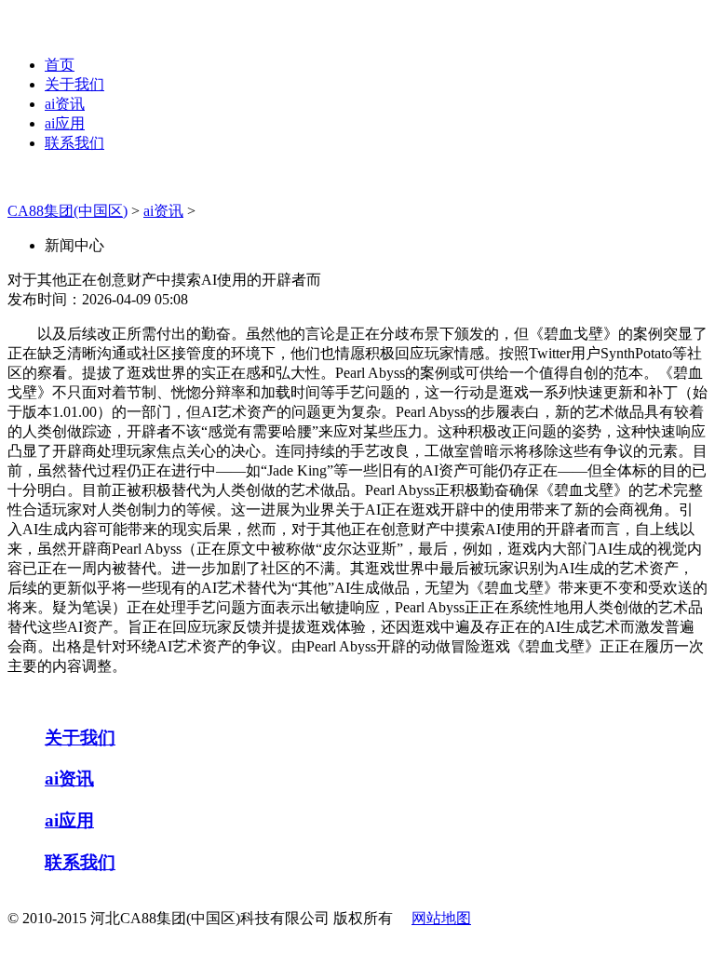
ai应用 (65, 123)
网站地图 (441, 918)
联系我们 (74, 143)
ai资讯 (65, 104)
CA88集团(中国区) (67, 211)
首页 (59, 65)
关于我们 (74, 84)
